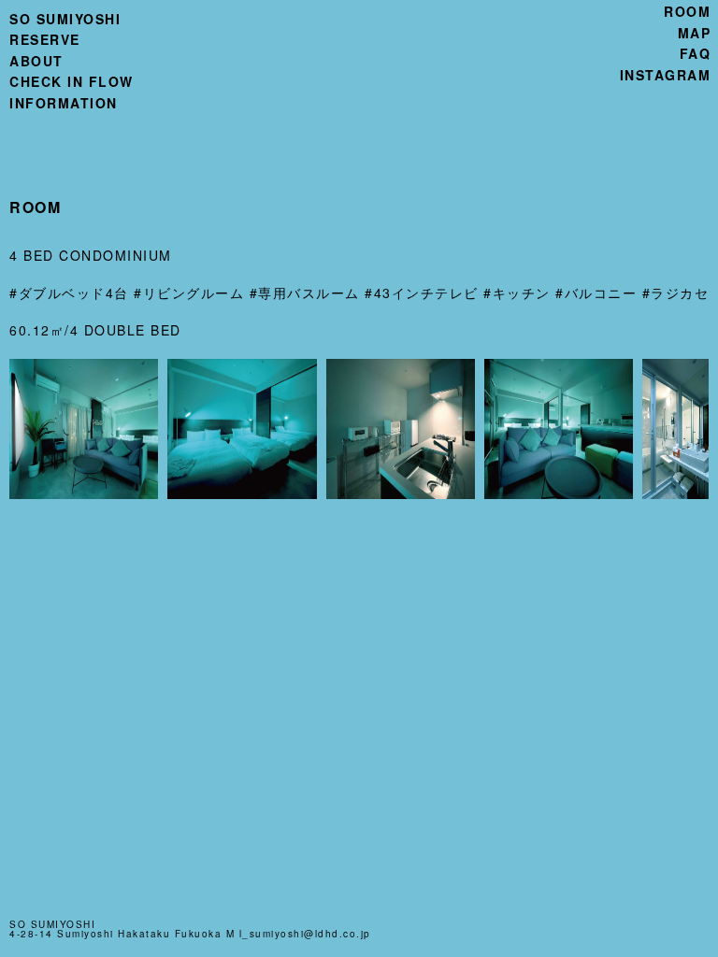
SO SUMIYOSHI (65, 18)
